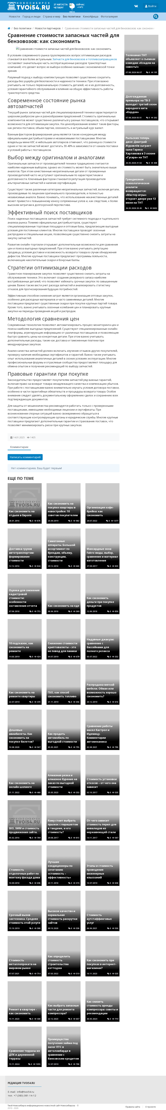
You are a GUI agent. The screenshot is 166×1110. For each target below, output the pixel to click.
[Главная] (9, 28)
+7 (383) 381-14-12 (25, 1095)
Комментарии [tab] (19, 447)
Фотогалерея (109, 16)
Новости (14, 16)
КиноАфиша (90, 16)
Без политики (71, 16)
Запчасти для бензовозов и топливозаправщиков (85, 59)
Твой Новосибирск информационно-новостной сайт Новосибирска (42, 1105)
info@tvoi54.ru (25, 1091)
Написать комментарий (25, 457)
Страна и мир (51, 16)
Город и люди (31, 16)
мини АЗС (29, 142)
